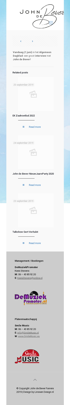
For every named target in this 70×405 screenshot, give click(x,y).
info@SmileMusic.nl (28, 332)
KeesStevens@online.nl (30, 278)
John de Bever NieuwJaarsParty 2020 (33, 173)
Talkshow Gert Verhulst (25, 231)
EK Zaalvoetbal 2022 (24, 115)
